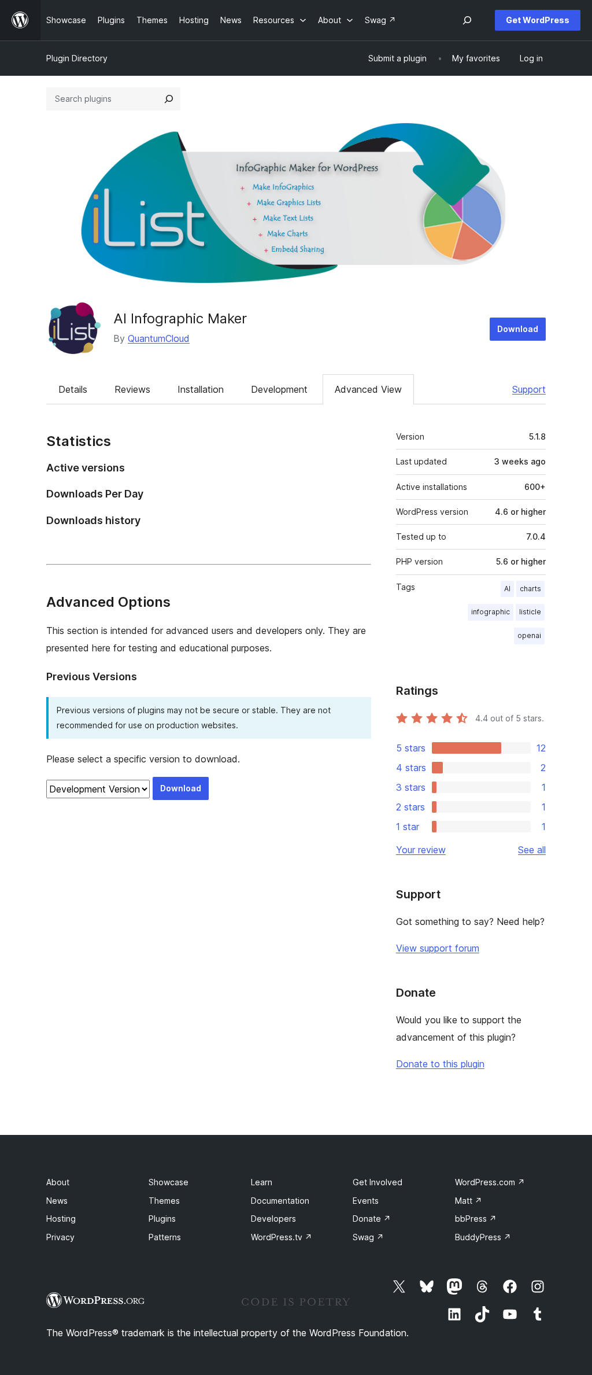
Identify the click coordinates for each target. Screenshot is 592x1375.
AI (507, 588)
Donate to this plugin (440, 1064)
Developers (273, 1218)
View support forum (437, 948)
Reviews (132, 389)
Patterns (165, 1237)
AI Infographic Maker (180, 318)
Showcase (168, 1182)
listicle (530, 611)
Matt (468, 1201)
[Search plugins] (168, 98)
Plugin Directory (77, 58)
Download (517, 329)
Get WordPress (537, 20)
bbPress (476, 1218)
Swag (368, 1237)
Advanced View (368, 389)
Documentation (280, 1201)
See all (532, 850)
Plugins (162, 1218)
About (57, 1182)
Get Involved (377, 1182)
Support (529, 389)
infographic (490, 611)
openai (529, 635)
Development (279, 389)
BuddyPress (483, 1237)
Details (72, 389)
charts (530, 588)
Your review (421, 850)
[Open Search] (467, 20)
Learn (261, 1182)
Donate (372, 1218)
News (57, 1201)
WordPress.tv (281, 1237)
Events (366, 1201)
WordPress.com (490, 1182)
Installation (200, 389)
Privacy (60, 1237)
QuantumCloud (159, 338)
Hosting (61, 1218)
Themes (164, 1201)
